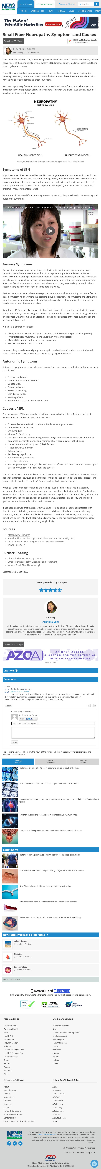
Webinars (56, 1049)
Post (15, 742)
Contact (7, 1107)
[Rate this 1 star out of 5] (41, 590)
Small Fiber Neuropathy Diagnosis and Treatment (32, 561)
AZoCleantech (58, 1093)
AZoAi (54, 1121)
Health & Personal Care (14, 1053)
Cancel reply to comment (22, 711)
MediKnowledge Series (14, 1049)
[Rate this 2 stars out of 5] (46, 590)
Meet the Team (10, 1090)
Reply (8, 705)
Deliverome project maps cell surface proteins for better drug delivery (50, 917)
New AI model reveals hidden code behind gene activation (45, 886)
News (6, 1032)
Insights (7, 1046)
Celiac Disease (20, 941)
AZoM (54, 1087)
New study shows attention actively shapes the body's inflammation (49, 783)
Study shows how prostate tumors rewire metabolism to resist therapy (50, 830)
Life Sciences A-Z (59, 1036)
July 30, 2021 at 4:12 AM (20, 691)
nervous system (19, 76)
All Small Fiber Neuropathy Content (25, 558)
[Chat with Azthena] (94, 1164)
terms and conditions (46, 1134)
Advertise (8, 1104)
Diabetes (18, 954)
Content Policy (10, 1118)
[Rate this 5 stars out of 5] (59, 590)
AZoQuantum (58, 1111)
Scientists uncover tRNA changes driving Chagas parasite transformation (51, 870)
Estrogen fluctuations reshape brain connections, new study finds (48, 815)
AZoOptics (56, 1097)
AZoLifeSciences (59, 1118)
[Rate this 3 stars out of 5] (50, 590)
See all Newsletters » (12, 979)
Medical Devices (11, 1056)
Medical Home (25, 4)
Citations (9, 670)
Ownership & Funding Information (19, 1121)
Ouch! (7, 686)
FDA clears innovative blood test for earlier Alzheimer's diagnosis (48, 901)
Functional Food (11, 1029)
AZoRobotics (57, 1100)
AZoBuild (56, 1114)
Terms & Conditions (12, 1111)
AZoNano (56, 1090)
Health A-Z (8, 1036)
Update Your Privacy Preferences (80, 1148)
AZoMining (57, 1107)
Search (7, 1093)
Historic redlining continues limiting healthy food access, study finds (49, 855)
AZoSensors (57, 1104)
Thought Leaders (11, 1043)
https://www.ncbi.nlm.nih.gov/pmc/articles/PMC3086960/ (36, 541)
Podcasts (7, 1070)
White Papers (9, 1039)
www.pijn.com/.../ (16, 544)
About (6, 1087)
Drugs (6, 1060)
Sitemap (7, 1100)
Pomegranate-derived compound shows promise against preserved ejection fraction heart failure (59, 800)
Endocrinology (20, 967)
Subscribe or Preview (23, 944)
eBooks (7, 1063)
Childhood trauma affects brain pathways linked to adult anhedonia (49, 768)
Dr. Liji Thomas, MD (32, 52)
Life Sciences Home (45, 4)
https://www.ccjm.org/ (19, 534)
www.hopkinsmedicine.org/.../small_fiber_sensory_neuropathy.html (41, 538)
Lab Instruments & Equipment (65, 1032)
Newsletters (9, 1097)
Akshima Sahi (50, 621)
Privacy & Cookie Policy (14, 1114)
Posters (7, 1067)
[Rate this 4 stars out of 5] (55, 590)
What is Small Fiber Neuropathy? (24, 565)
